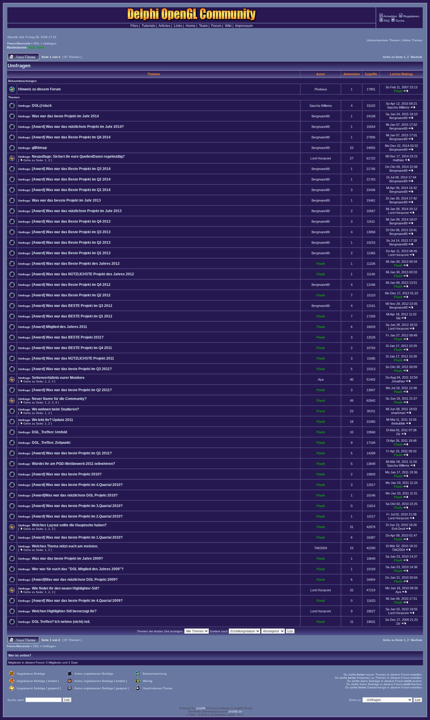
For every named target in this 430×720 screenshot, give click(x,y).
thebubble (398, 423)
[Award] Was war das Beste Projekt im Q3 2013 (71, 232)
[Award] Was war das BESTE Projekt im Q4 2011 (72, 348)
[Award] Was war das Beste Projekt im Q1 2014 (71, 190)
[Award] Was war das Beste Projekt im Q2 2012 (71, 295)
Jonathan (398, 381)
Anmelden (390, 16)
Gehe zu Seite (393, 57)
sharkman (398, 413)
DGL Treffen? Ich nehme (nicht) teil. (61, 622)
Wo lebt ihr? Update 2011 (52, 420)
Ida (398, 318)
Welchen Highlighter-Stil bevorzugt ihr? (64, 611)
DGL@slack (42, 106)
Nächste (416, 57)
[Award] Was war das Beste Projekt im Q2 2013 (71, 242)
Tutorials (148, 26)
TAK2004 (320, 548)
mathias (398, 160)
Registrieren (411, 16)
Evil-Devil (398, 528)
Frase (321, 411)
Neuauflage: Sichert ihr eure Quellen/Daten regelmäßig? (78, 156)
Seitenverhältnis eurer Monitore (58, 378)
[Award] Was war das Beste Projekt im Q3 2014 (71, 169)
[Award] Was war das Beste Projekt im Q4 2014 (71, 137)
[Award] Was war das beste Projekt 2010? (67, 474)
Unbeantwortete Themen (383, 40)
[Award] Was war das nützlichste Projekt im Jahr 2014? (78, 127)
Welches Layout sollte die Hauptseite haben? (69, 525)
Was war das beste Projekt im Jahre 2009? (67, 558)
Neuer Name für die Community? (59, 399)
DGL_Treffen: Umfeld (49, 432)
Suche (400, 20)
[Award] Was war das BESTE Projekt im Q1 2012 (72, 316)
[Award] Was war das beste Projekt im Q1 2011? (72, 453)
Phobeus (320, 89)
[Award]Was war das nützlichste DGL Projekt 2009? (75, 580)
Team (203, 26)
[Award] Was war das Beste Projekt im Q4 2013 (71, 221)
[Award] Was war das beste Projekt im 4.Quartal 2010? (77, 485)
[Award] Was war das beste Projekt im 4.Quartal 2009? (77, 601)
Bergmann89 (321, 116)
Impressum (244, 26)
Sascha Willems (320, 105)
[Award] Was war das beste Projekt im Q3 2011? (72, 369)
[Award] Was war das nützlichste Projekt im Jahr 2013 (77, 211)
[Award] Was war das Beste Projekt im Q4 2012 (71, 285)
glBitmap (39, 148)
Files (134, 26)
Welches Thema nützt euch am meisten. (65, 546)
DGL (37, 43)
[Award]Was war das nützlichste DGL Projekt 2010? (75, 495)
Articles (164, 26)
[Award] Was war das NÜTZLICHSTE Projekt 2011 (73, 358)
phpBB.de (235, 711)
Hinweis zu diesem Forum (39, 89)
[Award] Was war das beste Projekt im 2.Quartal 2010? (77, 516)
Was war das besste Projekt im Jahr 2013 (66, 200)
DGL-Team (36, 47)
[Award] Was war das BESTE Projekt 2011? (68, 337)
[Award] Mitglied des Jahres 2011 (59, 327)
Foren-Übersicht (18, 43)
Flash (398, 91)
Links (178, 26)
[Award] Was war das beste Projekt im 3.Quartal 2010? (77, 506)
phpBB (201, 708)
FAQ (386, 20)
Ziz (398, 434)
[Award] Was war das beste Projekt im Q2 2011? (72, 390)
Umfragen (49, 43)
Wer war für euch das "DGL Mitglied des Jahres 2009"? (77, 569)
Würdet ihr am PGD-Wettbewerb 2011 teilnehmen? (73, 464)
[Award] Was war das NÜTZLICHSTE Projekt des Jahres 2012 (83, 274)
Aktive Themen (413, 40)
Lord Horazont (320, 158)
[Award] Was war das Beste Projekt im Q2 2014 (71, 179)
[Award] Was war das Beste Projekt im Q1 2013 (71, 253)
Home (190, 26)
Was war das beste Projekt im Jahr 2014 (65, 116)
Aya (321, 379)
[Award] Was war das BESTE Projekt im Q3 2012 (72, 306)
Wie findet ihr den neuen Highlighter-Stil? (65, 588)
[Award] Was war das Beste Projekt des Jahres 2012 (76, 264)
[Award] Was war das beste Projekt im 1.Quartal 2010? (77, 537)
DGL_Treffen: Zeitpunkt (51, 443)
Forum (216, 26)
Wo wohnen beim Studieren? (55, 409)
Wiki (228, 26)
